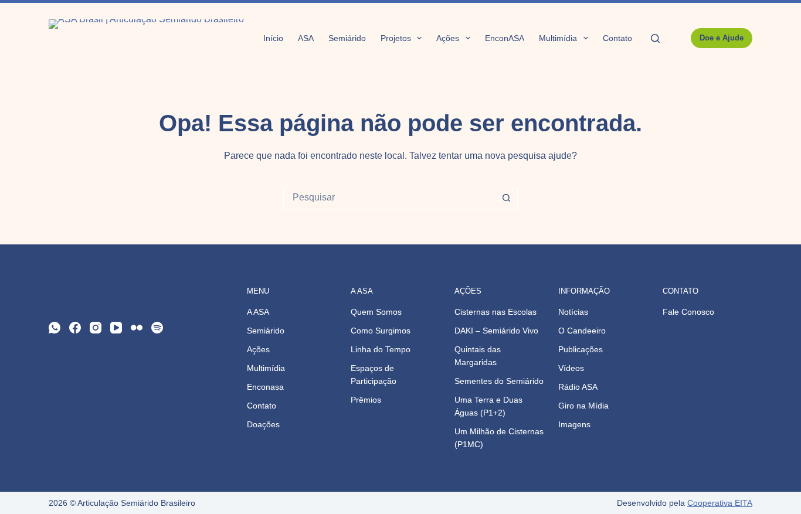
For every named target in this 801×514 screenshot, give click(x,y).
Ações (447, 38)
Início (273, 38)
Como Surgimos (380, 330)
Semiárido (347, 38)
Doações (263, 424)
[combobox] (389, 197)
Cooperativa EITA (719, 503)
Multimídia (558, 38)
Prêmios (366, 399)
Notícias (573, 311)
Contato (617, 38)
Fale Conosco (688, 311)
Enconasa (265, 387)
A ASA (258, 311)
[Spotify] (157, 327)
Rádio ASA (578, 387)
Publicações (580, 349)
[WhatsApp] (54, 327)
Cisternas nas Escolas (495, 311)
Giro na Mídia (583, 405)
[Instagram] (95, 327)
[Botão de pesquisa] (506, 197)
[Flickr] (136, 327)
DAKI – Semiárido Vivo (496, 330)
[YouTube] (116, 327)
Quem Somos (376, 311)
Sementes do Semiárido (499, 381)
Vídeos (571, 368)
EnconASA (504, 38)
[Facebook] (75, 327)
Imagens (574, 424)
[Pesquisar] (655, 38)
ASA (306, 38)
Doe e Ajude (722, 37)
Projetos (396, 38)
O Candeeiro (582, 330)
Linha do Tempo (380, 349)
